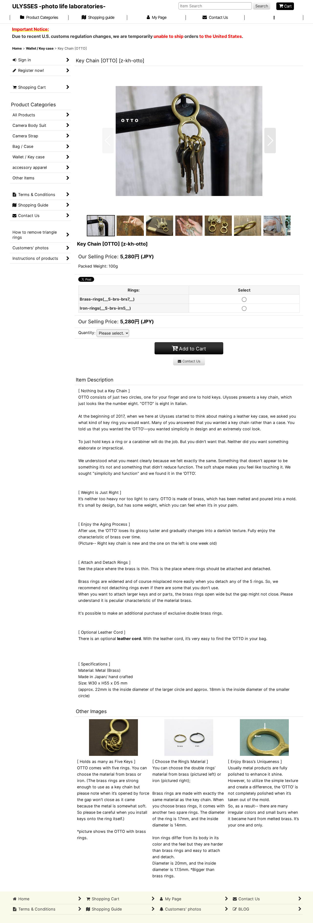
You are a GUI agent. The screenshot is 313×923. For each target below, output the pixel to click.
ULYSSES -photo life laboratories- (59, 6)
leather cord (129, 638)
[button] (274, 17)
